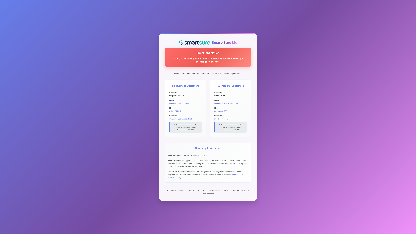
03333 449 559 (220, 111)
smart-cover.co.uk (221, 119)
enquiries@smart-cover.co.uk (226, 103)
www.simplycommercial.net (180, 119)
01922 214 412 (175, 111)
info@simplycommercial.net (180, 103)
